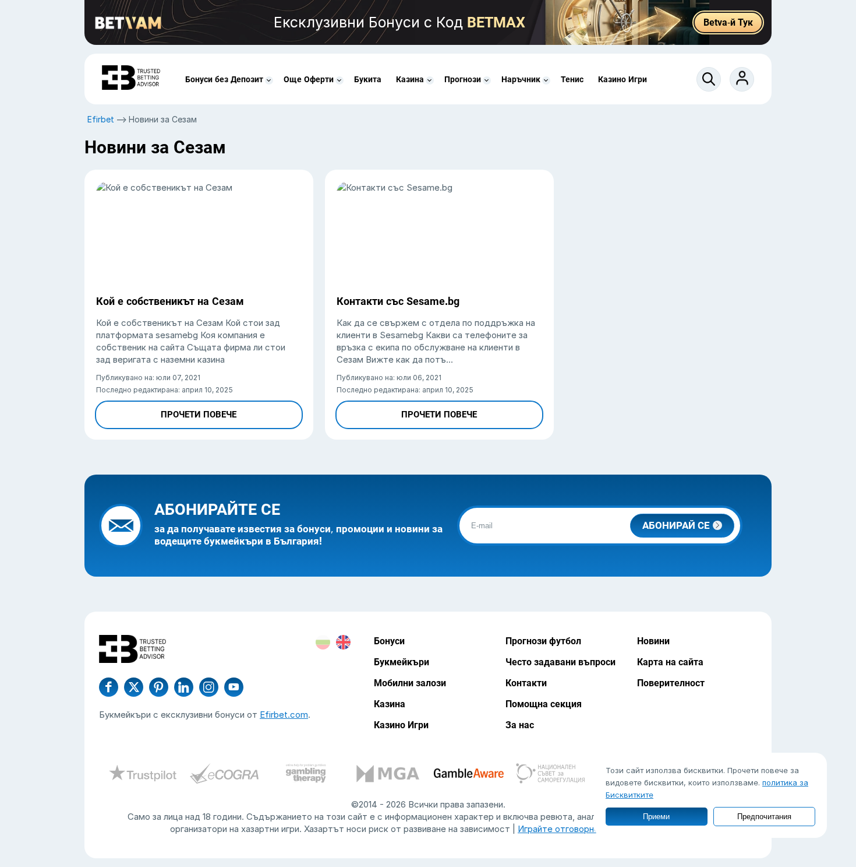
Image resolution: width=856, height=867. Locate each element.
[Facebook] (108, 687)
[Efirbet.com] (131, 79)
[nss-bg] (550, 775)
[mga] (387, 775)
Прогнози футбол (543, 641)
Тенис (572, 79)
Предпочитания (764, 816)
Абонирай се (676, 525)
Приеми (656, 816)
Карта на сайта (670, 662)
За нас (519, 725)
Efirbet (100, 119)
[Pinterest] (158, 687)
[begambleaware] (469, 775)
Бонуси (389, 641)
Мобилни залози (410, 683)
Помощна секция (543, 704)
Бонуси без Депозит (224, 79)
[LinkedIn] (183, 687)
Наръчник (520, 79)
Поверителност (671, 683)
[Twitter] (133, 687)
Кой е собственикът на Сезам (170, 301)
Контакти (526, 683)
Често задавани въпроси (560, 662)
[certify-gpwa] (306, 775)
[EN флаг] (343, 642)
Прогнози (462, 79)
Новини (653, 641)
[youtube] (208, 687)
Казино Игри (622, 79)
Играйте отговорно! (560, 828)
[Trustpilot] (143, 775)
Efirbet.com (284, 714)
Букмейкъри (401, 662)
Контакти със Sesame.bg (398, 301)
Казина (410, 79)
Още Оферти (309, 79)
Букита (367, 79)
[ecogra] (224, 775)
